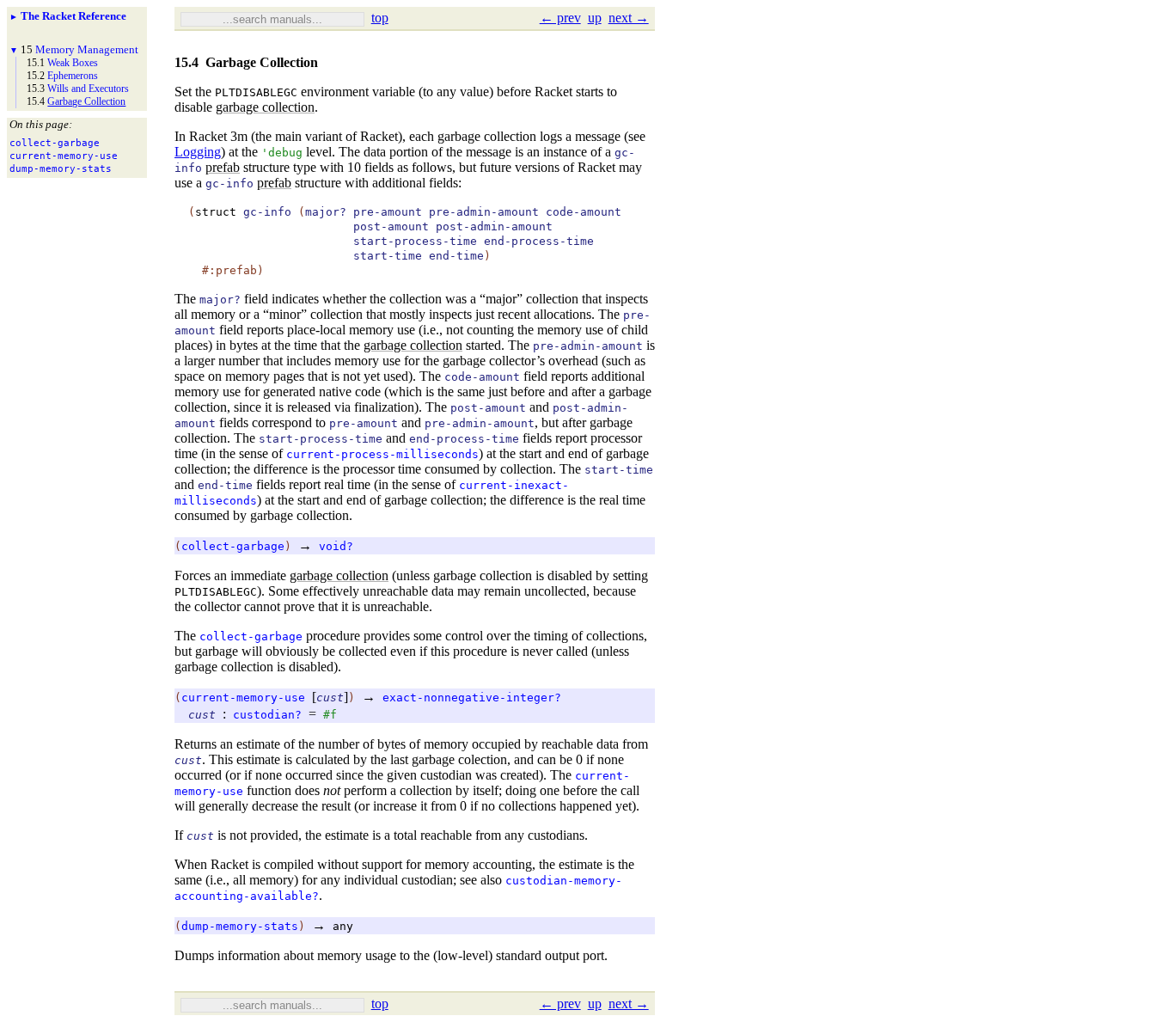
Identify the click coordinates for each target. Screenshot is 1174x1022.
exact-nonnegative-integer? (471, 697)
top (379, 17)
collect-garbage (232, 546)
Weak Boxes (72, 63)
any (343, 926)
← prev (560, 17)
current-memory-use (243, 697)
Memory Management (86, 49)
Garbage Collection (86, 101)
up (595, 17)
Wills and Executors (88, 89)
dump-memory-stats (239, 926)
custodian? (267, 714)
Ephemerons (72, 76)
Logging (197, 151)
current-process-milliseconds (382, 454)
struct (215, 211)
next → (628, 17)
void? (336, 546)
